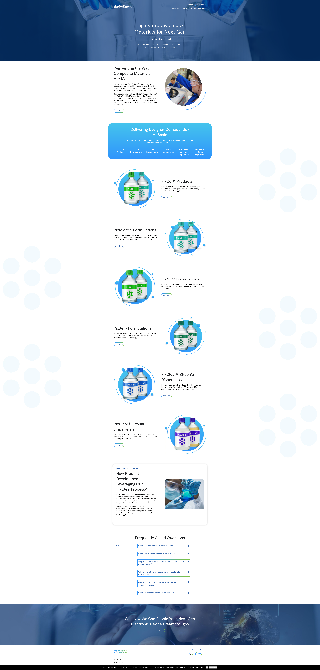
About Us (193, 8)
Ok (207, 667)
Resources (201, 8)
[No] (318, 667)
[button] (119, 111)
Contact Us (200, 4)
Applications (175, 8)
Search (190, 4)
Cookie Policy (213, 667)
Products (185, 8)
